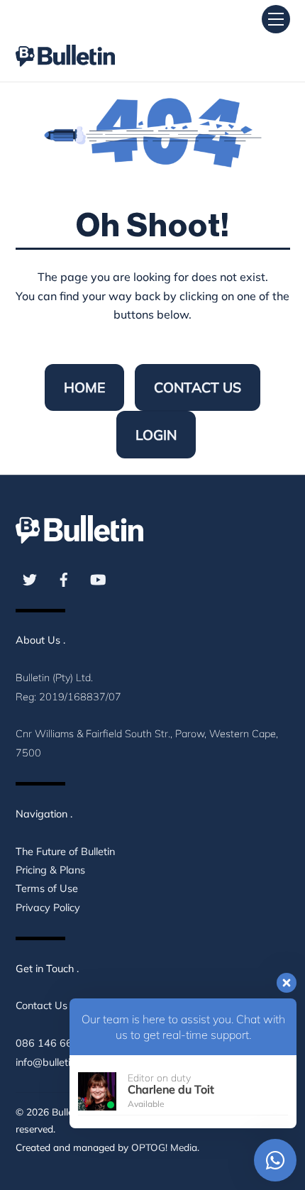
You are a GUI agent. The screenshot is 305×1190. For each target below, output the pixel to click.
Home (84, 387)
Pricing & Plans (50, 870)
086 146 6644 (50, 1043)
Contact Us (197, 387)
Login (156, 435)
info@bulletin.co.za (59, 1062)
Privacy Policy (48, 907)
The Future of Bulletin (65, 851)
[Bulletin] (65, 43)
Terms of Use (47, 888)
